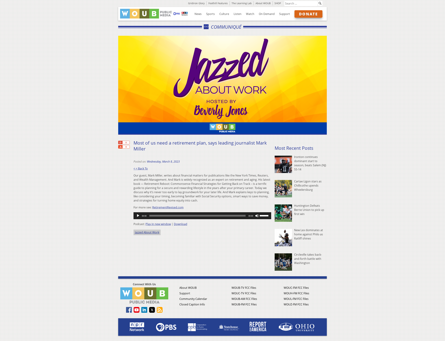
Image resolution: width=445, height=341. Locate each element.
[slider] (264, 215)
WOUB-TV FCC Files (244, 288)
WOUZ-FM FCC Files (296, 304)
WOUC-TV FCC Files (244, 293)
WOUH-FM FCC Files (296, 293)
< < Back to (141, 168)
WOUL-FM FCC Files (296, 299)
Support (284, 14)
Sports (210, 14)
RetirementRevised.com (168, 207)
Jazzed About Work (147, 232)
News (198, 14)
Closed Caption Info (192, 304)
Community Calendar (193, 299)
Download (180, 224)
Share (120, 147)
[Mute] (257, 215)
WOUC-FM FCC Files (296, 288)
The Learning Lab (242, 3)
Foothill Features (218, 3)
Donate (308, 13)
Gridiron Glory (196, 3)
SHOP (277, 3)
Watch (250, 14)
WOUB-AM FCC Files (244, 299)
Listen (237, 14)
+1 (120, 142)
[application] (202, 215)
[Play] (138, 215)
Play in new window (158, 224)
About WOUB (263, 3)
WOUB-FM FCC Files (244, 304)
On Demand (267, 14)
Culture (224, 14)
